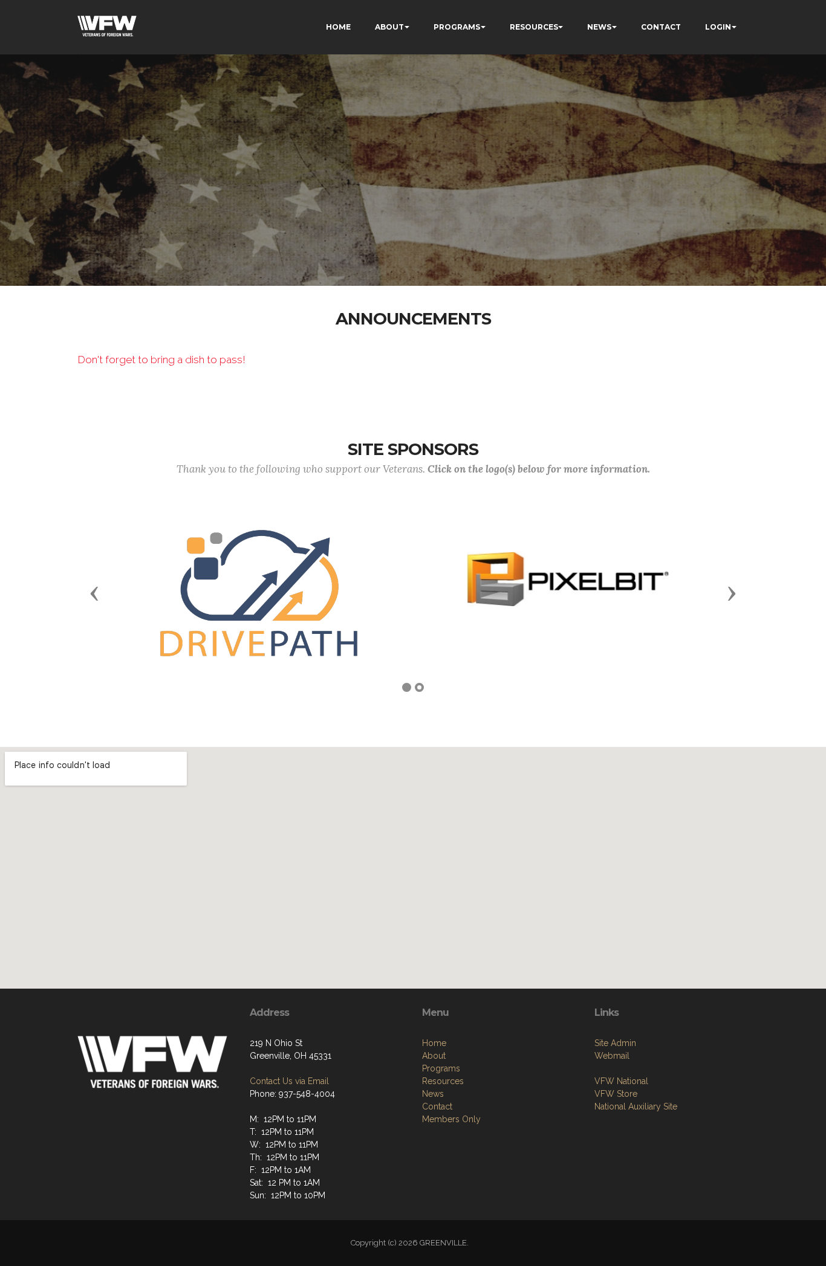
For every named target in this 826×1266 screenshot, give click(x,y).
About (434, 1056)
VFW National (621, 1081)
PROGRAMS (457, 26)
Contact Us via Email (289, 1081)
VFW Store (615, 1094)
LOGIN (718, 26)
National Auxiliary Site (635, 1106)
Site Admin (615, 1043)
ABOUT (389, 26)
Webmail (611, 1056)
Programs (441, 1068)
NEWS (599, 26)
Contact (437, 1106)
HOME (338, 26)
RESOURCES (534, 26)
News (433, 1094)
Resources (443, 1081)
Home (434, 1043)
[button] (94, 593)
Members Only (451, 1119)
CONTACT (661, 26)
